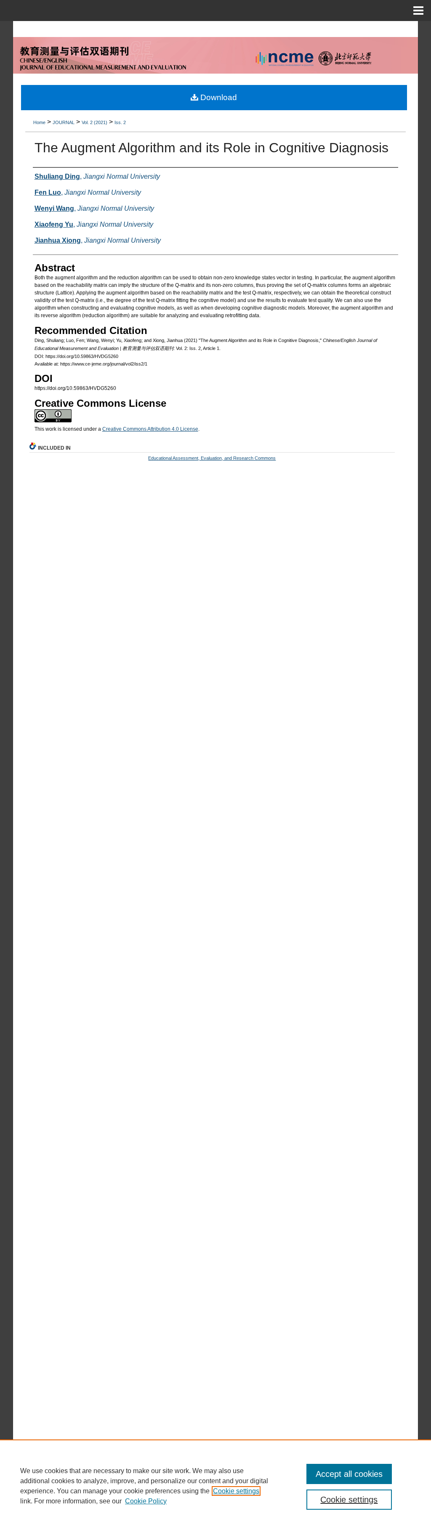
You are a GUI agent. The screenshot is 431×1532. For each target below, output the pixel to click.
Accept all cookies (349, 1474)
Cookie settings (236, 1491)
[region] (215, 1485)
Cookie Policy (146, 1501)
